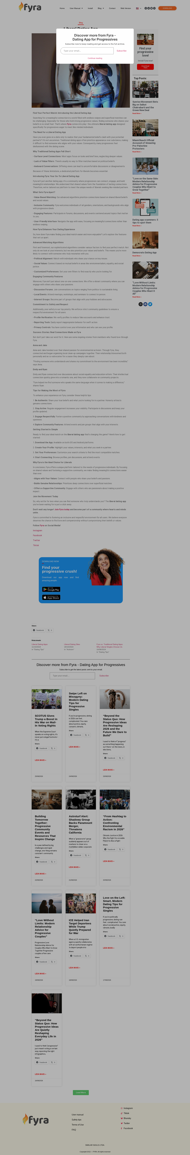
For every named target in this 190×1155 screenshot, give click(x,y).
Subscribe (121, 50)
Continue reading (95, 58)
